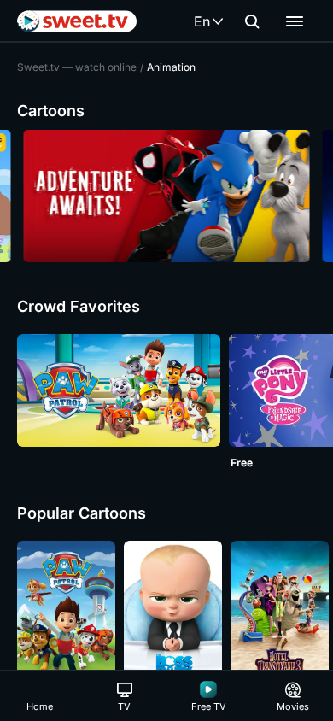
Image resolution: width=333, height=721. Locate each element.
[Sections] (294, 21)
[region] (166, 196)
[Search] (252, 21)
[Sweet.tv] (77, 21)
